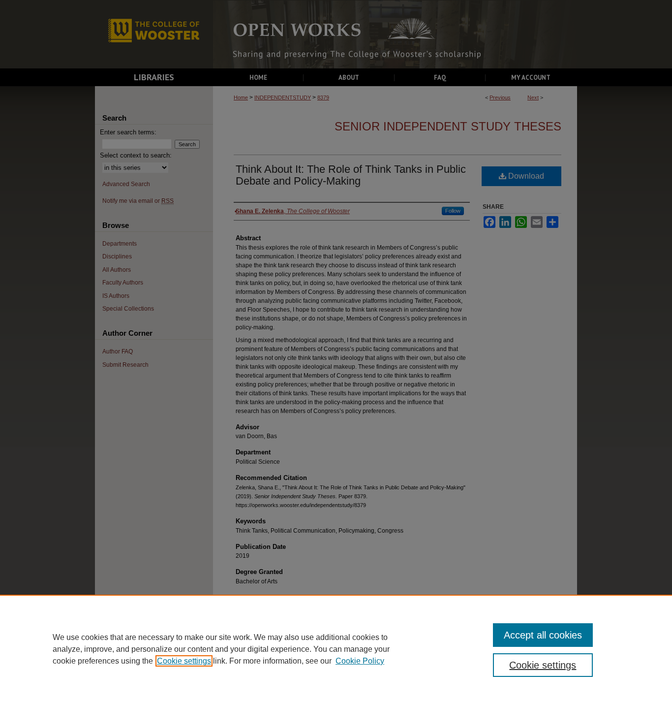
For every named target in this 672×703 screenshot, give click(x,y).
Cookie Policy (360, 661)
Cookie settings (184, 661)
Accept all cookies (543, 635)
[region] (336, 649)
